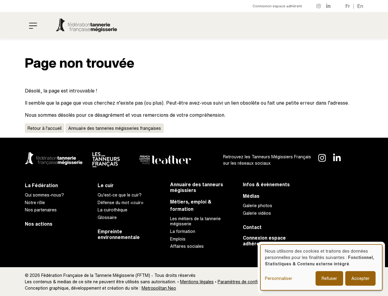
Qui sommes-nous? (44, 195)
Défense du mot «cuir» (121, 202)
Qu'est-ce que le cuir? (120, 195)
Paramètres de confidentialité (247, 281)
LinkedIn (328, 6)
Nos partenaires (41, 210)
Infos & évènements (266, 184)
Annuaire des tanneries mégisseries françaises (114, 128)
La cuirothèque (112, 210)
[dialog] (321, 267)
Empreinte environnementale (119, 234)
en (360, 6)
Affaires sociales (187, 246)
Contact (252, 227)
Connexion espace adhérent (277, 5)
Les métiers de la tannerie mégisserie (195, 221)
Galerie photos (257, 205)
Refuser (329, 278)
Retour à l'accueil (45, 128)
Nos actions (38, 224)
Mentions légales (197, 281)
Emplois (178, 239)
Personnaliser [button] (278, 278)
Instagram (318, 6)
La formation (182, 231)
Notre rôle (35, 202)
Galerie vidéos (257, 213)
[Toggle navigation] (33, 25)
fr (348, 6)
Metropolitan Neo (159, 288)
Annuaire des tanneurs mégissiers (196, 187)
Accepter (360, 278)
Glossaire (107, 217)
